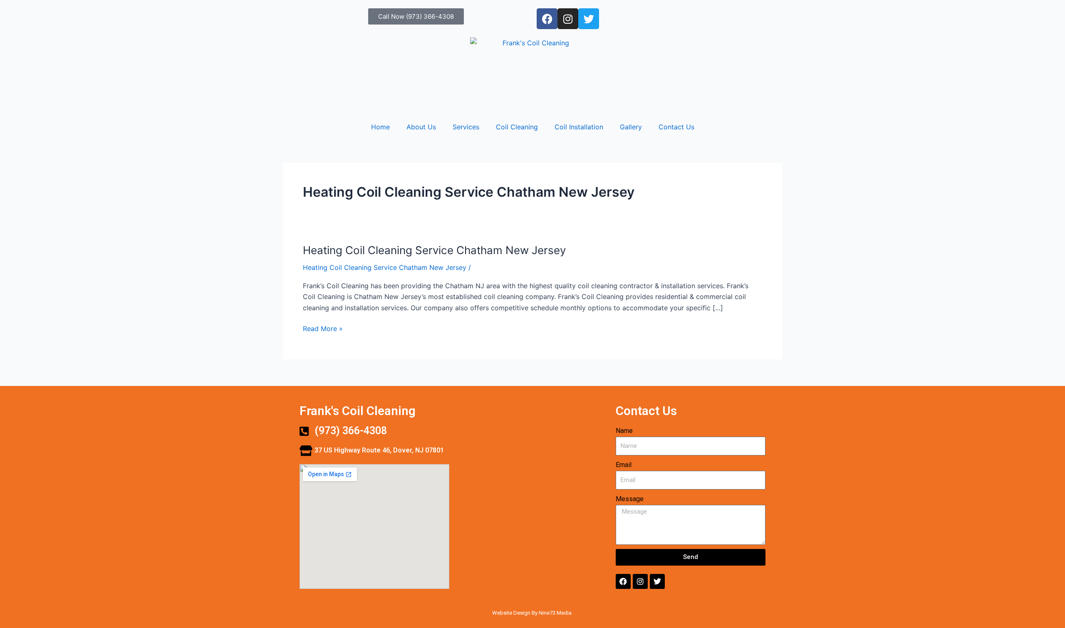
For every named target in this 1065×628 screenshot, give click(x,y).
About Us (421, 127)
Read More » (323, 328)
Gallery (631, 127)
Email (624, 465)
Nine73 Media (556, 613)
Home (380, 127)
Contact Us (676, 127)
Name (624, 431)
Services (466, 127)
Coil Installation (579, 127)
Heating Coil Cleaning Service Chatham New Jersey (434, 250)
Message (630, 499)
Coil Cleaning (517, 127)
